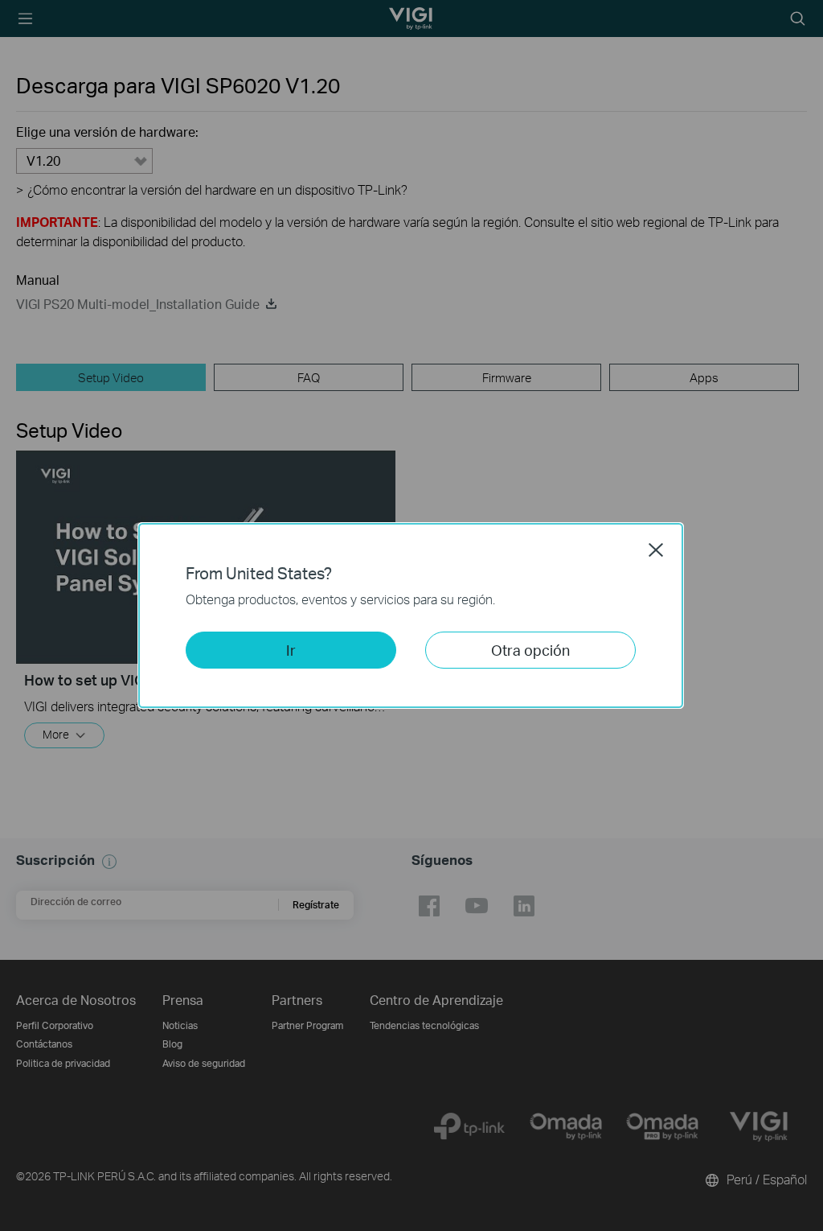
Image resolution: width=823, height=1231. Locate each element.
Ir (291, 649)
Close (656, 549)
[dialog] (411, 615)
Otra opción (530, 649)
